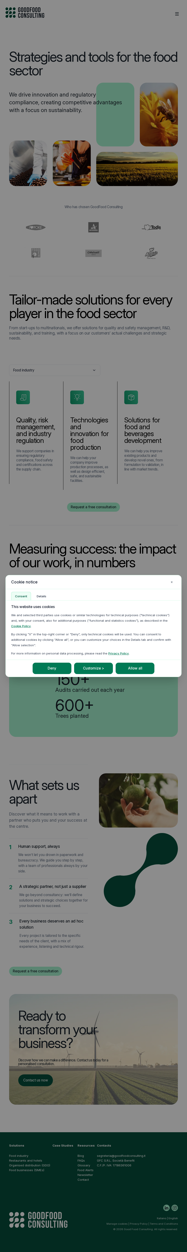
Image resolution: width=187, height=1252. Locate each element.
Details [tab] (41, 596)
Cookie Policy (21, 626)
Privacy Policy (118, 653)
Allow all (135, 668)
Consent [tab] (21, 596)
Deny (52, 668)
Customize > (93, 668)
